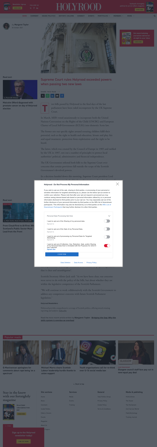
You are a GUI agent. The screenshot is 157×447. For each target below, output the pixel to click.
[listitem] (78, 216)
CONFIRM (62, 254)
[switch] (107, 221)
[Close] (118, 185)
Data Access (78, 262)
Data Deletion (65, 262)
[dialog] (78, 223)
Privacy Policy (92, 262)
